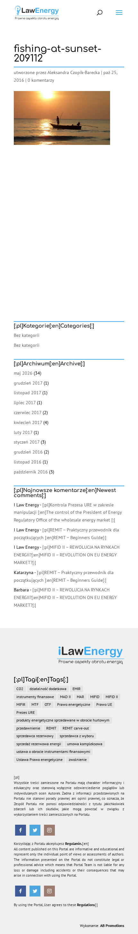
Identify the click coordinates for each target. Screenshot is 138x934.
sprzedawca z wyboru (77, 735)
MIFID (94, 696)
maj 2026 (23, 373)
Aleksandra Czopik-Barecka (73, 72)
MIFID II (112, 696)
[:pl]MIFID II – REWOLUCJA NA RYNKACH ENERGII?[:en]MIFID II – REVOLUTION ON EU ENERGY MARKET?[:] (66, 554)
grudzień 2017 (28, 383)
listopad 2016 (27, 462)
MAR (80, 696)
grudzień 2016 (28, 452)
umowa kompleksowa (84, 743)
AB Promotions (112, 925)
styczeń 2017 (26, 442)
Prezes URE (25, 712)
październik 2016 (31, 472)
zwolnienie (78, 759)
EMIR (77, 688)
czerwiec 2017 (27, 412)
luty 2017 (23, 432)
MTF (35, 704)
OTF (48, 704)
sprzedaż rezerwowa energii (38, 743)
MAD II (65, 696)
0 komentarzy (41, 80)
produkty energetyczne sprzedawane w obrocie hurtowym (62, 720)
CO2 (19, 688)
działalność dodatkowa (48, 688)
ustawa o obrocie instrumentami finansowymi (53, 751)
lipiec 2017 (25, 402)
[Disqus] (69, 225)
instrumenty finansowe (35, 696)
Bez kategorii (26, 335)
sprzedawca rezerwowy (35, 735)
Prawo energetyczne (73, 704)
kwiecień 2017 (28, 422)
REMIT (51, 728)
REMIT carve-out (76, 728)
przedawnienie (28, 728)
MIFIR (20, 704)
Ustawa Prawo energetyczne (39, 759)
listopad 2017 (27, 393)
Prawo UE (104, 704)
